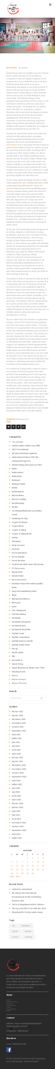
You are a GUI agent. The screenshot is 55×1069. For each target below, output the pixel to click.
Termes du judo (10, 1009)
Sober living (17, 664)
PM (13, 656)
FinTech (15, 549)
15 (28, 866)
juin (16, 742)
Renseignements (11, 1005)
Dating (15, 537)
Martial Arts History (21, 599)
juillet (17, 738)
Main (14, 595)
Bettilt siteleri (18, 492)
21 (22, 869)
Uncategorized (22, 419)
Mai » (18, 876)
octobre (18, 727)
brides (15, 507)
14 (22, 866)
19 (12, 869)
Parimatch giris (19, 626)
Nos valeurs (9, 1003)
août (16, 734)
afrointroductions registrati (24, 453)
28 (22, 873)
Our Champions (19, 610)
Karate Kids (17, 572)
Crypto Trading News (22, 534)
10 (38, 862)
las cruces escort (19, 580)
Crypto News (18, 526)
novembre (19, 723)
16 (33, 866)
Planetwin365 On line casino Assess (27, 912)
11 (43, 862)
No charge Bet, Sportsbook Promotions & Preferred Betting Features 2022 (26, 897)
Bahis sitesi (17, 476)
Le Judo (8, 1007)
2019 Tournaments (20, 449)
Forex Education (19, 553)
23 (33, 869)
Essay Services (18, 545)
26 (12, 873)
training (28, 937)
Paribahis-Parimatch (21, 622)
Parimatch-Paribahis (21, 629)
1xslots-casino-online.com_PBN (26, 446)
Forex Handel (18, 557)
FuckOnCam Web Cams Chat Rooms (28, 564)
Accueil (8, 1000)
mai (16, 746)
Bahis (14, 469)
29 (28, 873)
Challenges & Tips (20, 518)
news (14, 607)
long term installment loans (24, 591)
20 (17, 869)
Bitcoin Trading (19, 499)
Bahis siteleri (17, 472)
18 (43, 866)
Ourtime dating (19, 614)
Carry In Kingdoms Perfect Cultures (28, 904)
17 (38, 866)
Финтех (15, 675)
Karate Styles (17, 576)
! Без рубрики (17, 442)
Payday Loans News (20, 637)
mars (16, 754)
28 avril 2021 (11, 68)
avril (16, 750)
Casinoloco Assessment (22, 889)
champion (26, 926)
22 (28, 869)
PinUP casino (17, 652)
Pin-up (15, 649)
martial (28, 931)
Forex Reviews (18, 560)
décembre (19, 719)
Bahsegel (16, 480)
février (17, 711)
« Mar (12, 876)
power (15, 937)
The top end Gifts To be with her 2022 (29, 908)
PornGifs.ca (17, 660)
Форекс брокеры (19, 679)
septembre (19, 731)
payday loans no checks (22, 641)
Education (16, 541)
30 (33, 873)
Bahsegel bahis (18, 484)
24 (38, 869)
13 (17, 866)
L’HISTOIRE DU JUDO (12, 1001)
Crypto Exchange (20, 522)
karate (15, 931)
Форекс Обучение (19, 683)
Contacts (8, 1010)
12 (12, 866)
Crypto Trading (19, 530)
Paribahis (16, 618)
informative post (14, 145)
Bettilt (14, 488)
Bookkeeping (18, 503)
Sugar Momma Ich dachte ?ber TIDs (28, 668)
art (13, 926)
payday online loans (21, 645)
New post (16, 603)
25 (43, 869)
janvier (17, 715)
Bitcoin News (18, 495)
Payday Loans (18, 633)
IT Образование (18, 568)
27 (17, 873)
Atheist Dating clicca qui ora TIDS (27, 465)
